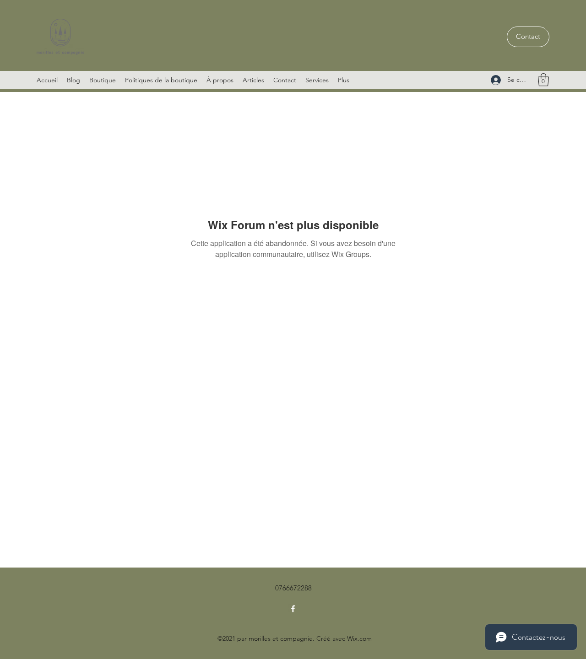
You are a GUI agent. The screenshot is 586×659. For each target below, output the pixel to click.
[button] (543, 79)
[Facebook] (293, 608)
